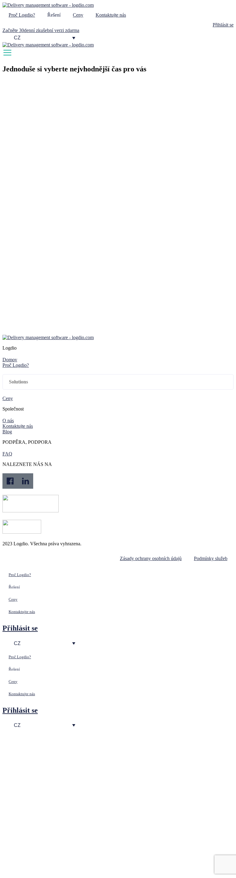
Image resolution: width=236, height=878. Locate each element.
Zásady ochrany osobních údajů (151, 558)
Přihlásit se (20, 628)
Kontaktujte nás (111, 15)
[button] (118, 382)
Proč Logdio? (22, 15)
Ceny (78, 15)
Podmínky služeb (210, 558)
